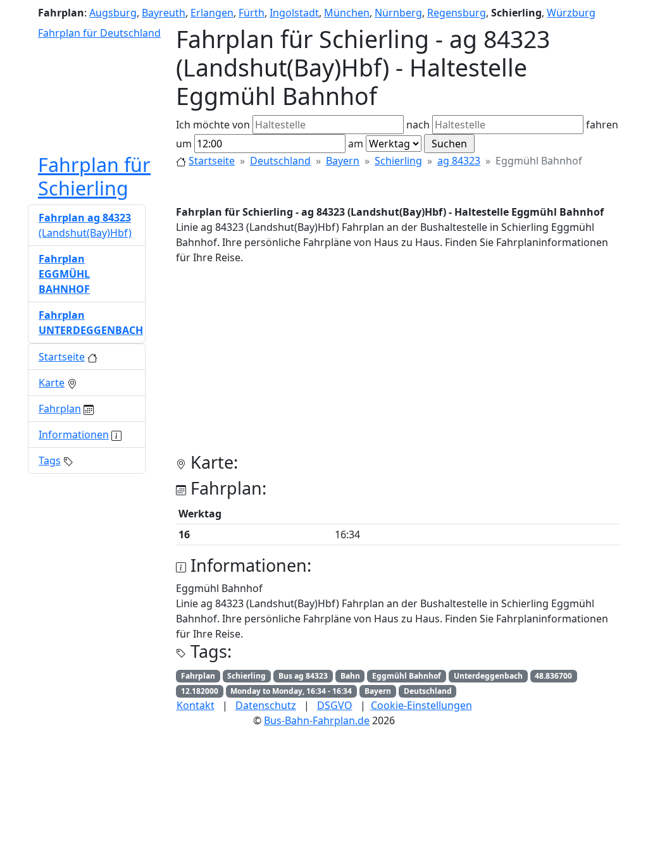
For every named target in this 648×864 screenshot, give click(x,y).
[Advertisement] (398, 363)
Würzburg (571, 13)
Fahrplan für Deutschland (99, 33)
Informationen (74, 434)
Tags (50, 460)
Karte (52, 383)
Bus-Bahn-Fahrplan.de (317, 720)
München (347, 13)
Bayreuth (163, 13)
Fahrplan (60, 409)
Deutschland (280, 161)
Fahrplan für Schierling (94, 176)
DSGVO (334, 705)
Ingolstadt (294, 13)
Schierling (398, 161)
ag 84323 (458, 161)
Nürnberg (398, 13)
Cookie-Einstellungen (421, 705)
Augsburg (113, 13)
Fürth (252, 13)
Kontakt (196, 705)
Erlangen (212, 13)
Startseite (212, 161)
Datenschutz (265, 705)
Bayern (342, 161)
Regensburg (456, 13)
